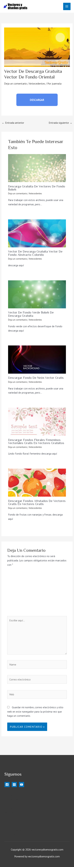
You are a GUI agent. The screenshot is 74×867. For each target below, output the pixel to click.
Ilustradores (11, 799)
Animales (9, 816)
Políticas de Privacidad (20, 830)
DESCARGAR (37, 100)
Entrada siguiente (60, 122)
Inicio (7, 791)
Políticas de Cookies (19, 825)
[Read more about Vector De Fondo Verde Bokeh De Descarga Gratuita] (37, 294)
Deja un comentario (15, 83)
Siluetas (9, 803)
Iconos (8, 808)
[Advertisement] (37, 593)
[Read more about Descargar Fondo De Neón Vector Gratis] (37, 359)
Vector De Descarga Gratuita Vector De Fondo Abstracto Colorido (35, 253)
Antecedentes (37, 83)
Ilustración (10, 795)
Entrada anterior (13, 122)
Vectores (9, 812)
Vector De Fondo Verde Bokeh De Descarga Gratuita (31, 314)
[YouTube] (21, 784)
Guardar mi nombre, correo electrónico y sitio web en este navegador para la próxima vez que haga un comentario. (35, 712)
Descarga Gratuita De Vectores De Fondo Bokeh (36, 188)
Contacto (13, 834)
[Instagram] (14, 784)
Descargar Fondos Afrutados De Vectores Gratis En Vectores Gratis (37, 502)
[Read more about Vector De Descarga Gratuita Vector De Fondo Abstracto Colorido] (37, 233)
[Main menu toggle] (67, 6)
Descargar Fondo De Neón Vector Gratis (36, 377)
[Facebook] (7, 784)
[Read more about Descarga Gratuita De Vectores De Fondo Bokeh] (37, 168)
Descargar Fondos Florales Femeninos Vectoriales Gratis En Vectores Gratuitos (36, 441)
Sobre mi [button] (9, 821)
